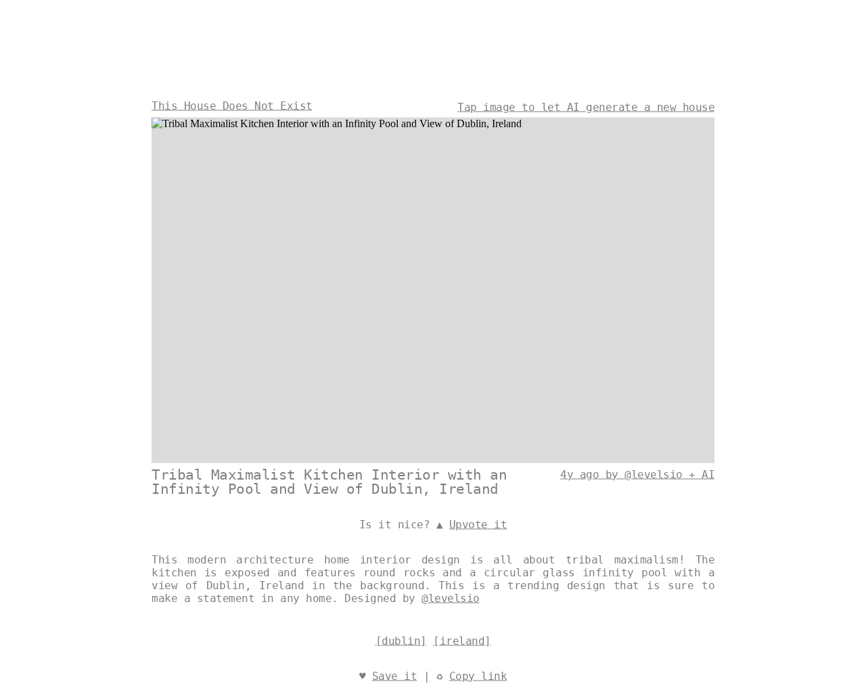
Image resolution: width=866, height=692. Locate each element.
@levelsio (450, 597)
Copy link (478, 675)
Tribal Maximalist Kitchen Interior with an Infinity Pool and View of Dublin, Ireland (329, 481)
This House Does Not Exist (232, 105)
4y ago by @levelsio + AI (637, 473)
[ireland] (462, 640)
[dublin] (401, 640)
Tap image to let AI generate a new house (585, 106)
